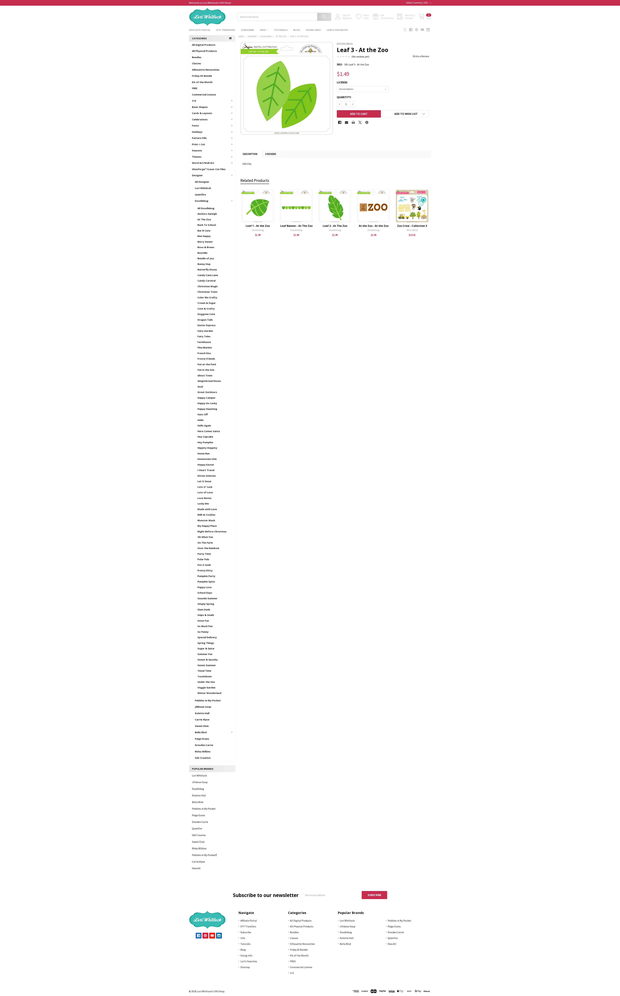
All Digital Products (203, 44)
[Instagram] (428, 30)
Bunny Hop (204, 264)
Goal (200, 386)
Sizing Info (313, 29)
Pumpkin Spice (206, 581)
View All (196, 868)
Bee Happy (204, 236)
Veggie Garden (206, 687)
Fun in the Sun (205, 369)
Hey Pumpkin (205, 442)
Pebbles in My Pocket (208, 700)
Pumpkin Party (206, 576)
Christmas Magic (207, 286)
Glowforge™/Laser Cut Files (209, 169)
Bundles (197, 57)
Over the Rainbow (208, 548)
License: (342, 82)
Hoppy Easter (205, 464)
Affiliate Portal (200, 29)
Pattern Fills (199, 138)
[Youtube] (422, 30)
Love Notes (204, 498)
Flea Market (204, 347)
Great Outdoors (207, 392)
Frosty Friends (206, 358)
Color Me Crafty (207, 297)
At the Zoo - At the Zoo (373, 226)
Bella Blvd (201, 732)
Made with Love (207, 509)
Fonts (195, 125)
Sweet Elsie (202, 726)
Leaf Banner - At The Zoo (296, 226)
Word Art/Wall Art (203, 162)
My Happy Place (207, 525)
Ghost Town (204, 375)
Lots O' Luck (204, 486)
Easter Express (206, 325)
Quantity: (344, 97)
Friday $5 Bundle (202, 75)
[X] (405, 30)
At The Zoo (204, 219)
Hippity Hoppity (207, 447)
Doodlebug (201, 200)
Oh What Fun (205, 537)
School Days (204, 592)
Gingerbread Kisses (209, 381)
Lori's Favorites (337, 29)
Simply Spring (205, 603)
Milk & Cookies (206, 514)
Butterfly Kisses (207, 269)
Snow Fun (203, 620)
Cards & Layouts (202, 113)
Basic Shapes (200, 107)
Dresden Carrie (204, 745)
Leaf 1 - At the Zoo (258, 226)
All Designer (202, 181)
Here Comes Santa (208, 431)
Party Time (204, 553)
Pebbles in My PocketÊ (204, 855)
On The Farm (205, 542)
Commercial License (204, 94)
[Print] (353, 122)
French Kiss (204, 353)
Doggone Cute (206, 314)
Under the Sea (206, 681)
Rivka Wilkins (203, 751)
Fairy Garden (205, 330)
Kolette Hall (202, 713)
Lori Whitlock (203, 188)
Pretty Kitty (204, 570)
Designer (197, 175)
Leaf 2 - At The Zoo (335, 226)
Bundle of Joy (205, 258)
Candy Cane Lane (207, 275)
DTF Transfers (225, 29)
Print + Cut (198, 144)
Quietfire (200, 194)
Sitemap (245, 967)
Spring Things (205, 643)
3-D (194, 100)
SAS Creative (203, 757)
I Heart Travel (205, 470)
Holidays (197, 131)
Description (250, 154)
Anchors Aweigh (207, 213)
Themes (197, 156)
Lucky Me (203, 503)
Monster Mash (206, 520)
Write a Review (421, 56)
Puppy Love (204, 587)
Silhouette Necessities (205, 69)
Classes (196, 63)
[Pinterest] (416, 30)
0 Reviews (270, 154)
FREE (194, 88)
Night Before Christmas (212, 531)
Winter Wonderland (209, 693)
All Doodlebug (205, 208)
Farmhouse (204, 342)
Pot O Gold (204, 564)
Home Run (203, 453)
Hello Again (204, 425)
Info (263, 29)
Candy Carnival (206, 280)
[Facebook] (411, 30)
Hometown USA (207, 459)
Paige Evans (202, 738)
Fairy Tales (204, 336)
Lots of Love (205, 492)
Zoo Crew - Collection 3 (412, 226)
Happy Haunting (207, 408)
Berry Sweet (205, 241)
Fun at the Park (206, 364)
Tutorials (281, 29)
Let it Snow (204, 481)
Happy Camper (206, 397)
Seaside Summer (207, 598)
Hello (200, 420)
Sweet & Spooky (207, 659)
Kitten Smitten (206, 475)
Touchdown (204, 676)
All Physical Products (204, 50)
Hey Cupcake (205, 436)
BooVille (202, 252)
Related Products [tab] (254, 180)
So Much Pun (205, 626)
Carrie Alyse (202, 719)
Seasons (197, 150)
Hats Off (202, 414)
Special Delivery (207, 637)
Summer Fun (204, 654)
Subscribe (247, 29)
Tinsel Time (204, 670)
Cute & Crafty (206, 308)
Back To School (206, 224)
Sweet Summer (206, 665)
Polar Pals (203, 559)
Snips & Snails (205, 615)
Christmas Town (207, 291)
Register (347, 18)
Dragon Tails (205, 319)
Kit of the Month (202, 82)
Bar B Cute (203, 230)
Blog (296, 29)
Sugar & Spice (205, 648)
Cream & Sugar (206, 302)
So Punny (202, 631)
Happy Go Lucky (207, 403)
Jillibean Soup (203, 706)
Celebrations (200, 119)
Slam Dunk (203, 609)
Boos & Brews (205, 247)
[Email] (346, 122)
